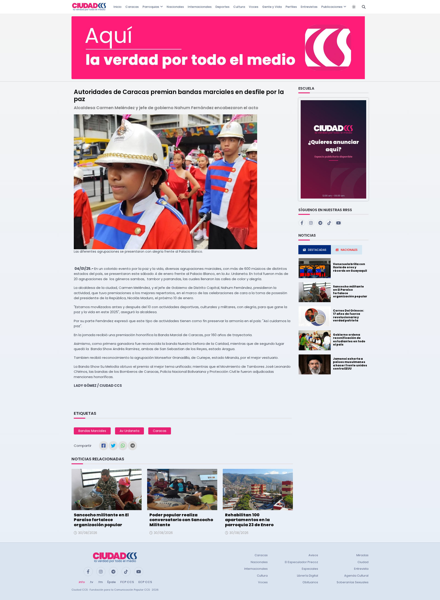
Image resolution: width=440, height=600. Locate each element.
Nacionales (175, 7)
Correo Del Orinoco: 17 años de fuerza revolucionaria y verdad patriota (348, 315)
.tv (91, 582)
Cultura (239, 7)
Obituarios (310, 582)
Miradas (362, 555)
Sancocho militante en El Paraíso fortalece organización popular (101, 520)
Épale (111, 582)
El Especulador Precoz (301, 562)
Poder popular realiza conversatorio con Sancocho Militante (181, 520)
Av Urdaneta (129, 431)
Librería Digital (307, 575)
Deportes (222, 7)
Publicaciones (331, 7)
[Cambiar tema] (354, 7)
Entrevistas (309, 7)
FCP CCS (127, 582)
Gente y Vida (272, 7)
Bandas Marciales (92, 431)
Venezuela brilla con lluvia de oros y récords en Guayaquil (350, 267)
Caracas (132, 7)
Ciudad (363, 562)
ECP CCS (145, 582)
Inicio (117, 7)
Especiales (310, 569)
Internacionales (200, 7)
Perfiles (291, 7)
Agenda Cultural (356, 575)
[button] (333, 149)
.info (81, 582)
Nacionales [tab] (349, 250)
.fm (100, 582)
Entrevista (361, 569)
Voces (253, 7)
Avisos (313, 555)
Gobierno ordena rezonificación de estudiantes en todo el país (349, 339)
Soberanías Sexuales (352, 582)
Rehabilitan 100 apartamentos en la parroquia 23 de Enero (249, 520)
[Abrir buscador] (363, 7)
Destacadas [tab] (317, 250)
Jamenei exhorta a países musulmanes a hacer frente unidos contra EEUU (350, 364)
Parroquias (151, 7)
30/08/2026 (87, 533)
